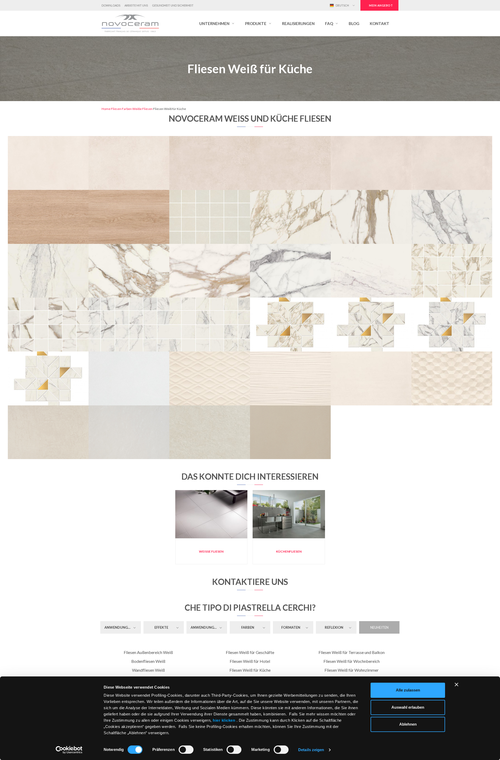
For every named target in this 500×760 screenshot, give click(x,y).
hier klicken (224, 720)
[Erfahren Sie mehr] (48, 139)
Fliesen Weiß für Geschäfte (250, 652)
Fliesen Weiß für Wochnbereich (351, 661)
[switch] (186, 749)
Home (106, 109)
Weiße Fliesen (142, 109)
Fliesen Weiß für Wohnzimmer (351, 670)
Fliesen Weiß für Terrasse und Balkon (351, 652)
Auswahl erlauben (407, 707)
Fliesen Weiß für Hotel (250, 661)
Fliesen (116, 109)
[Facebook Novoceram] (302, 5)
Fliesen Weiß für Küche (250, 670)
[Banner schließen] (456, 684)
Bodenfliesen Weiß (148, 661)
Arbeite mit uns (136, 5)
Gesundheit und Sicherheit (172, 5)
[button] (217, 23)
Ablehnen (408, 724)
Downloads (111, 5)
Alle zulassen (408, 690)
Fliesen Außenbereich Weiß (148, 652)
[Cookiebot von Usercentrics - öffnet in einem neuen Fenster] (69, 750)
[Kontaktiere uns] (65, 139)
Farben (127, 109)
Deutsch (342, 5)
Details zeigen (311, 749)
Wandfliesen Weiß (148, 670)
